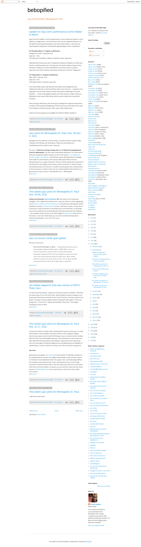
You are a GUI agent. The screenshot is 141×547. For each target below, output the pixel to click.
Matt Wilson (92, 209)
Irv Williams (91, 207)
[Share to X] (74, 119)
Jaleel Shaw (91, 192)
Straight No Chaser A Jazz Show (100, 471)
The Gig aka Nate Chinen (97, 473)
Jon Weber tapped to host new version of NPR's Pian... (100, 276)
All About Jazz (94, 353)
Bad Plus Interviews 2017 (96, 78)
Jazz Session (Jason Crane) (98, 413)
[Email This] (70, 119)
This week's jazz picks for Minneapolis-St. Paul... (55, 391)
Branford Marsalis (94, 158)
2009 (92, 328)
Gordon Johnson (48, 206)
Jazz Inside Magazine (96, 393)
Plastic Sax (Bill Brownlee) (98, 450)
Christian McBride (93, 151)
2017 (92, 224)
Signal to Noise (95, 461)
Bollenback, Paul (93, 84)
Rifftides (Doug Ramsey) (97, 458)
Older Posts (79, 411)
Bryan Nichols (92, 166)
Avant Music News (95, 356)
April (94, 311)
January (94, 320)
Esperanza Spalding (94, 194)
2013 (92, 237)
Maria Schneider (93, 190)
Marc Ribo (91, 184)
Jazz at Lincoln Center (40, 274)
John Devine (49, 355)
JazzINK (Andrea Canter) (97, 419)
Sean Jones (91, 129)
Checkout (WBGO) (95, 367)
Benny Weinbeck (50, 199)
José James (91, 125)
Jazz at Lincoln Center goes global (47, 238)
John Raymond (92, 170)
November (95, 250)
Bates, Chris (92, 80)
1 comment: (58, 312)
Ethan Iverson (92, 121)
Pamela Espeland (95, 504)
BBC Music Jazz (95, 359)
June (94, 304)
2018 (92, 221)
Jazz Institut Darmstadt (97, 396)
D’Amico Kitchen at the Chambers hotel (47, 204)
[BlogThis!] (72, 119)
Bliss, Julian (91, 82)
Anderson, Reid (93, 69)
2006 (92, 337)
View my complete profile (96, 525)
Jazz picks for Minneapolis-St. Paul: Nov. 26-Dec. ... (101, 260)
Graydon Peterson (94, 168)
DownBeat (93, 372)
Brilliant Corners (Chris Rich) (99, 364)
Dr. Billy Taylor (92, 201)
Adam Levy (91, 147)
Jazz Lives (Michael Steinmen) (99, 405)
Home (56, 411)
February (95, 317)
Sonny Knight (92, 142)
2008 (92, 331)
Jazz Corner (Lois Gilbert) (98, 391)
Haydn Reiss (92, 179)
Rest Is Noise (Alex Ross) (97, 456)
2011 (92, 244)
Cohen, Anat (92, 99)
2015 (92, 231)
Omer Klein (91, 140)
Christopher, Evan (93, 93)
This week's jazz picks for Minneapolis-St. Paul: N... (100, 265)
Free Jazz (93, 374)
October (95, 291)
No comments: (58, 119)
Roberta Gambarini (94, 117)
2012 (92, 240)
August (94, 298)
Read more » (33, 174)
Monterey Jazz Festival (97, 442)
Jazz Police (93, 408)
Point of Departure (96, 453)
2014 (92, 234)
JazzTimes (93, 421)
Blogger (89, 541)
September (96, 294)
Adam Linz (91, 149)
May (93, 307)
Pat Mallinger (92, 155)
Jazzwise (93, 426)
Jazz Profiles (94, 411)
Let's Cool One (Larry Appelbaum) (96, 439)
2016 (92, 228)
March (94, 314)
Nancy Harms (92, 119)
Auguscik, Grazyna (94, 75)
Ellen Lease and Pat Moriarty (97, 145)
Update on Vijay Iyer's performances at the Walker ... (99, 254)
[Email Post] (66, 119)
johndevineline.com (42, 369)
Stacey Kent (68, 213)
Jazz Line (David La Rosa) (98, 403)
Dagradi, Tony (92, 101)
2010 (92, 324)
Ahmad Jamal (92, 123)
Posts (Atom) (42, 414)
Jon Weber (37, 315)
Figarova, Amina (93, 112)
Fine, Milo (91, 114)
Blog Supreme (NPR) (96, 361)
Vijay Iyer (37, 121)
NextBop (93, 445)
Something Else (95, 464)
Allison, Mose (92, 65)
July (93, 301)
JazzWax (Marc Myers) (97, 424)
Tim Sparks (91, 197)
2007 (92, 334)
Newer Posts (34, 411)
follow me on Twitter (103, 486)
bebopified (40, 10)
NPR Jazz (93, 448)
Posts (93, 52)
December (95, 247)
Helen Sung (91, 199)
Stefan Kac (91, 132)
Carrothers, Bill (93, 88)
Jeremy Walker (92, 203)
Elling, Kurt (91, 106)
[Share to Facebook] (76, 119)
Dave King (91, 136)
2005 (92, 340)
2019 (92, 218)
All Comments (95, 55)
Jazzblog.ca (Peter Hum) (97, 416)
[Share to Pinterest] (78, 119)
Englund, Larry (92, 110)
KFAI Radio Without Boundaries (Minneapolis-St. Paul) (100, 434)
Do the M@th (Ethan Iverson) (99, 369)
